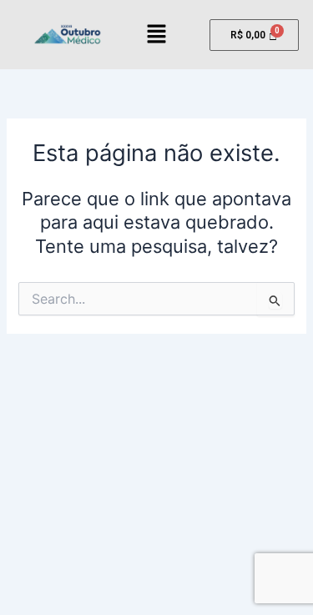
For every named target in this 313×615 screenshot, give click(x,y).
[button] (156, 35)
